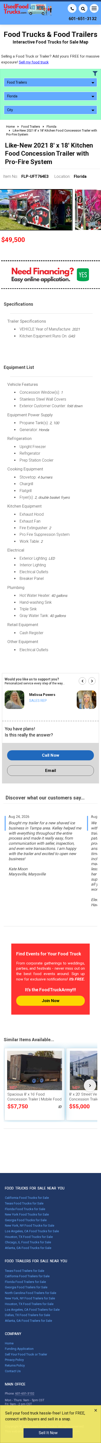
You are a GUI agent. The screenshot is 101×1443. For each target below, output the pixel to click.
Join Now (50, 1000)
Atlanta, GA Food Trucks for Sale (28, 1248)
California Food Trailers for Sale (27, 1276)
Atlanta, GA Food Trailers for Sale (28, 1321)
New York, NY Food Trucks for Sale (29, 1225)
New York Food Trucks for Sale (27, 1214)
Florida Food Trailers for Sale (25, 1282)
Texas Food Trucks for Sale (24, 1203)
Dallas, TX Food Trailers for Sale (27, 1315)
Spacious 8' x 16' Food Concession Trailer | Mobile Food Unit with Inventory (34, 1099)
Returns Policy (15, 1365)
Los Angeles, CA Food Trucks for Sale (32, 1231)
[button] (82, 681)
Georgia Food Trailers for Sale (26, 1287)
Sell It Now (48, 1432)
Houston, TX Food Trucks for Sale (29, 1237)
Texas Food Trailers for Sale (24, 1271)
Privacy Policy (14, 1360)
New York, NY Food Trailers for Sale (30, 1298)
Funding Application (19, 1349)
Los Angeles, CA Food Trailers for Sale (32, 1309)
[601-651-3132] (72, 8)
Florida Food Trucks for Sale (25, 1209)
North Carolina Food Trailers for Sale (30, 1293)
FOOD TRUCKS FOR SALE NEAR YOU (34, 1188)
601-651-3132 (24, 1393)
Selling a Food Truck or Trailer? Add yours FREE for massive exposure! (50, 59)
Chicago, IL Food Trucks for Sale (28, 1242)
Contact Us (13, 1371)
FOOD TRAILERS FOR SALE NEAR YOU (36, 1261)
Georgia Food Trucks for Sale (26, 1220)
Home (9, 1343)
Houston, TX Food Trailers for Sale (29, 1304)
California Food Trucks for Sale (27, 1198)
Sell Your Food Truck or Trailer (26, 1354)
